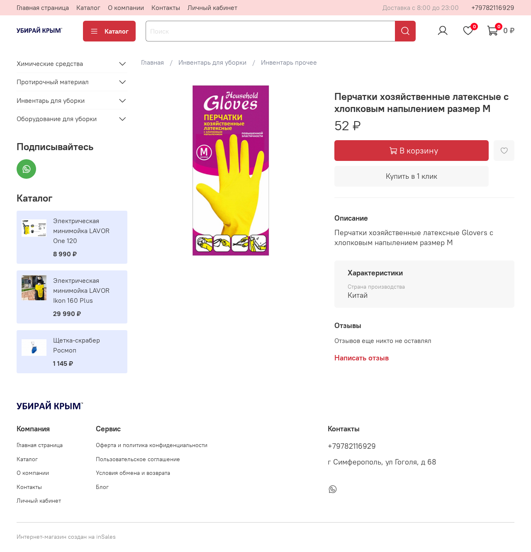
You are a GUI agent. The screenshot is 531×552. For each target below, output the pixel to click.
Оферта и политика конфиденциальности (151, 445)
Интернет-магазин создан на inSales (66, 536)
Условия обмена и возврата (133, 473)
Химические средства (50, 63)
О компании (126, 7)
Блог (102, 487)
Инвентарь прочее (289, 62)
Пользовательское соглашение (138, 459)
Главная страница (43, 7)
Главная (152, 62)
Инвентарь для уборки (212, 62)
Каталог (88, 7)
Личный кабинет (212, 7)
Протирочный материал (53, 82)
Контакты (165, 7)
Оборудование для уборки (57, 118)
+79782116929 (492, 7)
